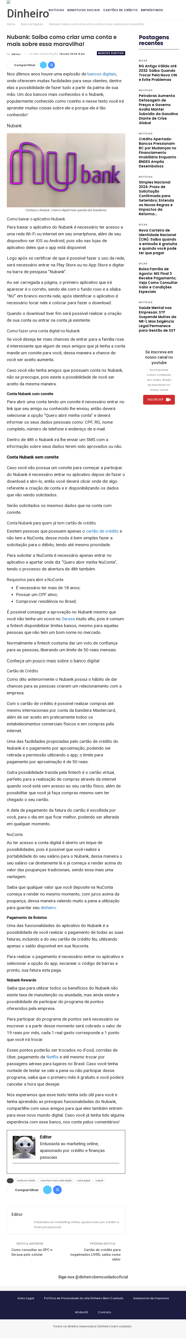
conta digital (83, 1180)
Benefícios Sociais (83, 10)
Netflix (52, 1057)
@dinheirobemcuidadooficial (101, 1277)
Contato (104, 1312)
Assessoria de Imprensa (151, 1298)
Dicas (143, 60)
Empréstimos (152, 10)
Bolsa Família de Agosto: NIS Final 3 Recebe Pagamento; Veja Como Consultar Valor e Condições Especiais (158, 280)
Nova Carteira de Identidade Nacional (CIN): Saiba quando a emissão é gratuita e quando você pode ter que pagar (158, 241)
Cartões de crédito (120, 10)
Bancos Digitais (111, 53)
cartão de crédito (102, 531)
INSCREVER (155, 399)
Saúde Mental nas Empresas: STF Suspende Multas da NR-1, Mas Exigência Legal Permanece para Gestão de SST (157, 319)
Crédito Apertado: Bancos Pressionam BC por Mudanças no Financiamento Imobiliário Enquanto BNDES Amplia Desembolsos (157, 153)
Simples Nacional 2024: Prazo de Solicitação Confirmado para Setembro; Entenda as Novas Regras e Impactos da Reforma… (156, 198)
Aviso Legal (25, 1298)
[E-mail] (15, 1170)
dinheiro (48, 907)
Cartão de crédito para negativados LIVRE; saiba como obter (95, 1254)
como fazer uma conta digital (56, 1180)
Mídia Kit (81, 1312)
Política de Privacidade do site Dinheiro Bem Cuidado (83, 1298)
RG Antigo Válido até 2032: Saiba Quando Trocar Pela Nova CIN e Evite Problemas (158, 73)
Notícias (56, 10)
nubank (99, 1180)
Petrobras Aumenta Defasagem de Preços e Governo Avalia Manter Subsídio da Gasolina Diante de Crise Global (158, 109)
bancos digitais (101, 74)
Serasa (68, 618)
